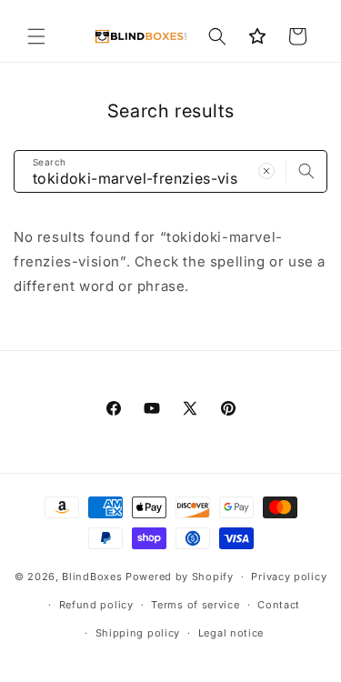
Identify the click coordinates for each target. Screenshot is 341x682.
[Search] (306, 171)
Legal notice (231, 633)
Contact (278, 604)
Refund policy (96, 604)
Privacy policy (288, 576)
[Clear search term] (266, 171)
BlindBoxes (92, 576)
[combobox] (170, 171)
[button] (36, 36)
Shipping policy (138, 633)
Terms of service (195, 604)
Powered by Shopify (179, 576)
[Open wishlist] (257, 36)
